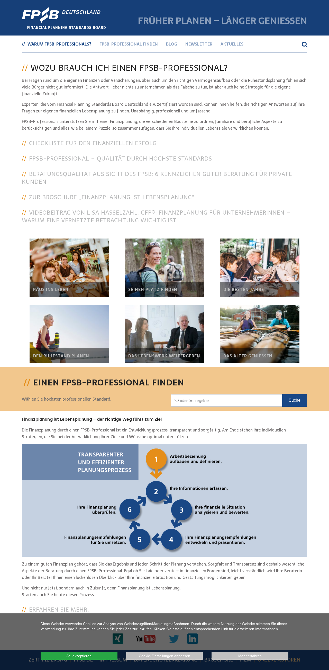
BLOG (171, 44)
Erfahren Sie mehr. (59, 609)
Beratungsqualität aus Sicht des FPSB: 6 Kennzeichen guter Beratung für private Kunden (157, 177)
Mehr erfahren (250, 656)
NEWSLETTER (198, 44)
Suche (294, 400)
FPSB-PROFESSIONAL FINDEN (128, 44)
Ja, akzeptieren (79, 656)
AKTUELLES (232, 44)
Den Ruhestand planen (61, 355)
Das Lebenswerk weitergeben (164, 355)
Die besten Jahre (243, 289)
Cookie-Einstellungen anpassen (164, 656)
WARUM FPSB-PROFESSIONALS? (59, 44)
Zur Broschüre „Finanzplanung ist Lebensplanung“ (112, 197)
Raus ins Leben (51, 289)
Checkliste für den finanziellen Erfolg (93, 143)
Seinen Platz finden (152, 289)
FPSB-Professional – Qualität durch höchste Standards (120, 158)
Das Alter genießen (247, 355)
